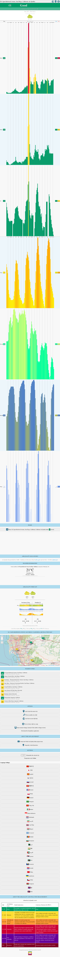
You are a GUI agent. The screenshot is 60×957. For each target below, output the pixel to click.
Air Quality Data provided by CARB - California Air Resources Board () (21, 560)
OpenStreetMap (51, 665)
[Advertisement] (30, 543)
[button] (31, 661)
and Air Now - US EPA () (49, 560)
